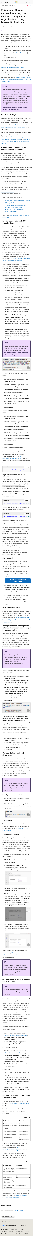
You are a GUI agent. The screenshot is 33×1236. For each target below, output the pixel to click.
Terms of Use (4, 1234)
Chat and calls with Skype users (14, 209)
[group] (16, 470)
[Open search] (26, 2)
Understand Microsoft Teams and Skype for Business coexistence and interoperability (16, 620)
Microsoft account (21, 53)
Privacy (10, 1231)
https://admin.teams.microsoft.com (15, 1035)
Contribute (4, 1231)
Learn (3, 5)
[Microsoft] (16, 2)
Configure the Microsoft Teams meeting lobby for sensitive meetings (15, 141)
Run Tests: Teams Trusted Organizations (18, 580)
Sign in (30, 2)
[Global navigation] (1, 2)
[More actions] (30, 5)
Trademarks (13, 1234)
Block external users (11, 211)
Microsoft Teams (10, 5)
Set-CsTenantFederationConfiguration (19, 1103)
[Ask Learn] (28, 5)
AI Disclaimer (4, 1229)
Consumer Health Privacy (21, 1231)
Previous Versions (14, 1229)
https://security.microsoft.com (14, 1053)
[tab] (7, 193)
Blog (22, 1229)
